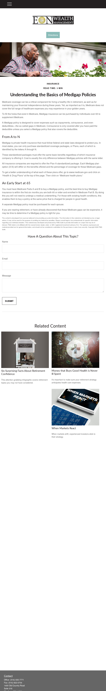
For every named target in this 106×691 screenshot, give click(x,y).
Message (6, 275)
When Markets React (64, 428)
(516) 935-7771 (17, 679)
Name (5, 241)
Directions (53, 35)
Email (5, 258)
